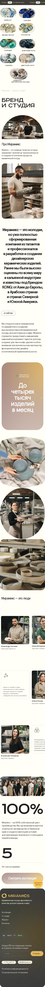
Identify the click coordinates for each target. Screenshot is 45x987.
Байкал (7, 20)
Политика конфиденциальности (15, 969)
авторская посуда (20, 82)
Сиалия (27, 20)
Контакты (6, 923)
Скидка (3, 2)
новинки (17, 81)
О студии (5, 916)
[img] (8, 12)
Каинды (8, 50)
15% (9, 2)
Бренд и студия (18, 91)
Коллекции (6, 912)
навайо (8, 65)
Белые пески (8, 35)
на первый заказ (18, 2)
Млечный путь (28, 51)
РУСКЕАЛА (25, 35)
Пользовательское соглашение (15, 973)
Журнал (5, 920)
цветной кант (27, 65)
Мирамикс (6, 91)
